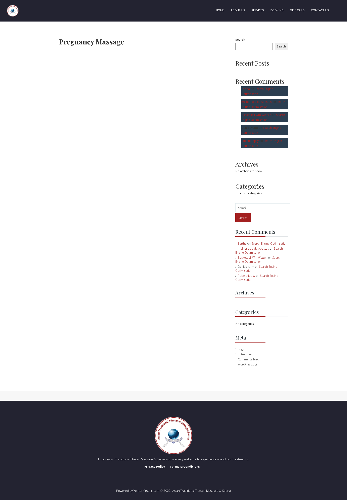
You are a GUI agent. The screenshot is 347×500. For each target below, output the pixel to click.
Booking (277, 10)
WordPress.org (247, 364)
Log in (242, 349)
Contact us (320, 10)
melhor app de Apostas (256, 102)
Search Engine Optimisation (269, 243)
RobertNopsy (250, 141)
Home (220, 10)
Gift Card (297, 10)
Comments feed (248, 359)
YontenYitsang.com (146, 491)
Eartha (245, 89)
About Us (238, 10)
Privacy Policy (154, 466)
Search (240, 39)
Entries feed (245, 354)
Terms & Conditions (185, 466)
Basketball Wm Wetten (256, 115)
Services (257, 10)
